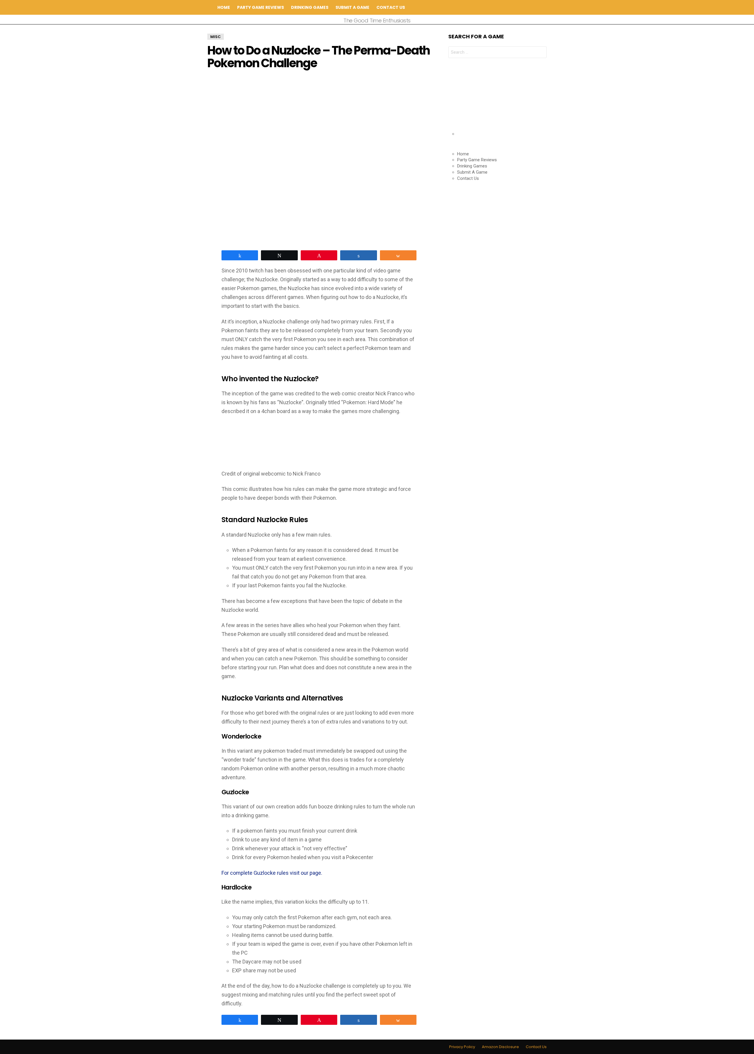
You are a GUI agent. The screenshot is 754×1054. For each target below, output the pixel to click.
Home (223, 7)
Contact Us (390, 7)
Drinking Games (309, 7)
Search (542, 7)
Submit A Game (352, 7)
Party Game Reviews (260, 7)
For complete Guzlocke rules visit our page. (271, 873)
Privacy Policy (462, 1047)
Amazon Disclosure (500, 1047)
